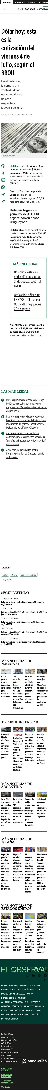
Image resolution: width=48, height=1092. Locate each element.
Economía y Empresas (13, 994)
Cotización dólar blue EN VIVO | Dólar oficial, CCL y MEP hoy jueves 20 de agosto (24, 613)
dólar (15, 166)
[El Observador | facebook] (35, 971)
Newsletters (8, 1014)
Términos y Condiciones (7, 1082)
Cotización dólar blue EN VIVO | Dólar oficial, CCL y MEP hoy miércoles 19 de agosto (24, 633)
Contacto (5, 1087)
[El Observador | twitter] (30, 971)
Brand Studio (8, 998)
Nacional (15, 989)
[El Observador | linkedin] (33, 975)
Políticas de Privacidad (6, 1075)
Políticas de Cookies (6, 1069)
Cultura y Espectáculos (14, 1002)
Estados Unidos (9, 1019)
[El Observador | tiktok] (27, 975)
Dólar (5, 575)
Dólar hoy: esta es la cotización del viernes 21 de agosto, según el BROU (22, 603)
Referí (4, 989)
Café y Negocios (31, 989)
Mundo (22, 998)
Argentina (19, 2)
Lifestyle (35, 1002)
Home (4, 985)
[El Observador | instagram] (40, 971)
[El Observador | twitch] (45, 980)
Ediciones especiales (12, 1010)
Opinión (5, 1006)
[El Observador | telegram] (45, 975)
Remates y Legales (34, 1006)
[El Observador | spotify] (39, 975)
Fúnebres (17, 1006)
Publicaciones (33, 1010)
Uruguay (7, 2)
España (36, 1014)
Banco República (28, 575)
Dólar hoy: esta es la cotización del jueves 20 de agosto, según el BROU (22, 623)
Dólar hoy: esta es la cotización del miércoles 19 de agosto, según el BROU (23, 643)
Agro (30, 994)
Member (13, 985)
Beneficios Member (30, 985)
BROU (14, 575)
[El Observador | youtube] (45, 971)
